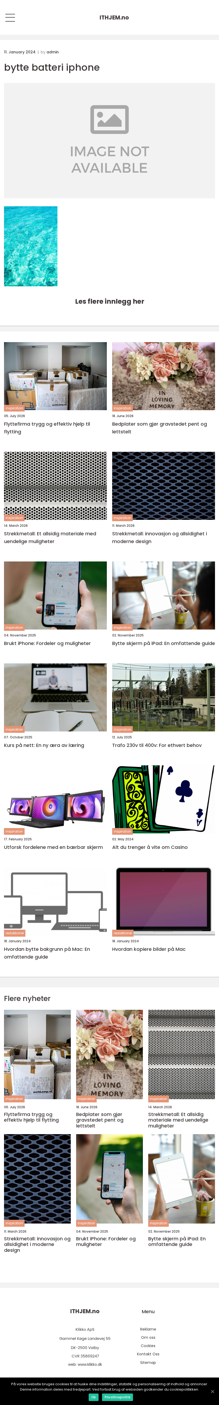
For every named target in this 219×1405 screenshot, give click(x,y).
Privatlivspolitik (117, 1397)
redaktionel (15, 933)
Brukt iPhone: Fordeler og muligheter (47, 643)
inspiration (14, 408)
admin (52, 52)
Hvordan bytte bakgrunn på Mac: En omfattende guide (47, 953)
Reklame (148, 1329)
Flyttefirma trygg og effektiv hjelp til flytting (47, 428)
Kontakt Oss (148, 1354)
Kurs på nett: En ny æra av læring (44, 745)
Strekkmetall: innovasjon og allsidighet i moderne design (159, 537)
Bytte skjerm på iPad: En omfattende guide (163, 643)
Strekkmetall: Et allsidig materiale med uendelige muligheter (50, 537)
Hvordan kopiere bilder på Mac (149, 949)
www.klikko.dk (90, 1364)
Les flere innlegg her (109, 301)
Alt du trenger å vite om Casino (150, 847)
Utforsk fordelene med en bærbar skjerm (53, 847)
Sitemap (148, 1362)
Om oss (148, 1337)
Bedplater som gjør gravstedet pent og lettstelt (159, 428)
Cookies (148, 1345)
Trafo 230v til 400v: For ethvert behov (157, 745)
